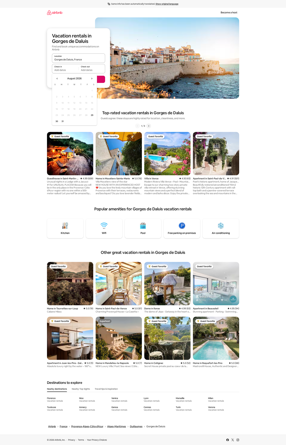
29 (92, 115)
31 (63, 121)
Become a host (229, 12)
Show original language (167, 4)
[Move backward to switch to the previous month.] (57, 78)
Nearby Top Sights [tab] (81, 389)
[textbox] (65, 70)
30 (57, 121)
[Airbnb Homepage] (54, 12)
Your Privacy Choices (97, 440)
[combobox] (78, 59)
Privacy (71, 440)
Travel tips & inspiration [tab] (106, 389)
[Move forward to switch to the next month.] (92, 78)
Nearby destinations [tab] (57, 389)
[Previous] (137, 126)
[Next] (148, 126)
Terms (81, 440)
